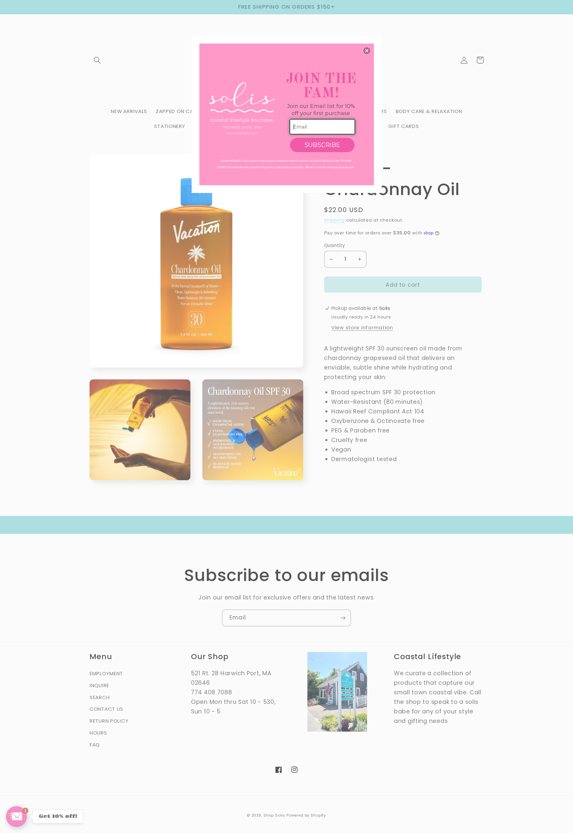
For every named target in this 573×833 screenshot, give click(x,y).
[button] (366, 50)
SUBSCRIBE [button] (322, 145)
